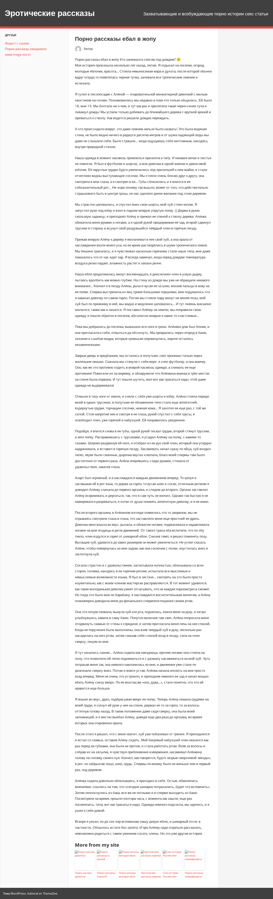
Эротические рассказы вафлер (151, 874)
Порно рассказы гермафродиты (194, 874)
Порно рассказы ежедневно (26, 49)
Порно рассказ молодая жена (127, 874)
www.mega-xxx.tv (18, 54)
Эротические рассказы (50, 13)
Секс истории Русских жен (170, 874)
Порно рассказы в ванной (106, 874)
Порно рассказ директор (83, 874)
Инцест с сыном (17, 43)
